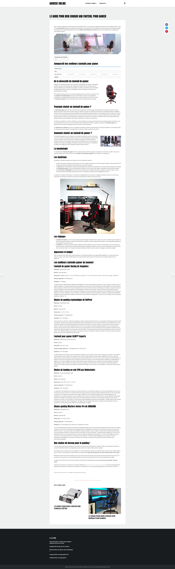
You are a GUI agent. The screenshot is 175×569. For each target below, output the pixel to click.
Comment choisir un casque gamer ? (58, 557)
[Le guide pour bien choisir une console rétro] (70, 496)
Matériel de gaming (90, 3)
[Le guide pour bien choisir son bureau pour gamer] (105, 501)
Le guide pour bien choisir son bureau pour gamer (102, 517)
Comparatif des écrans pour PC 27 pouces (59, 546)
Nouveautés (102, 3)
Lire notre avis (71, 74)
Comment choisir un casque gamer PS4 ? (59, 554)
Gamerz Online (58, 3)
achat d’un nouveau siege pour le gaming (95, 465)
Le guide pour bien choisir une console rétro (67, 507)
